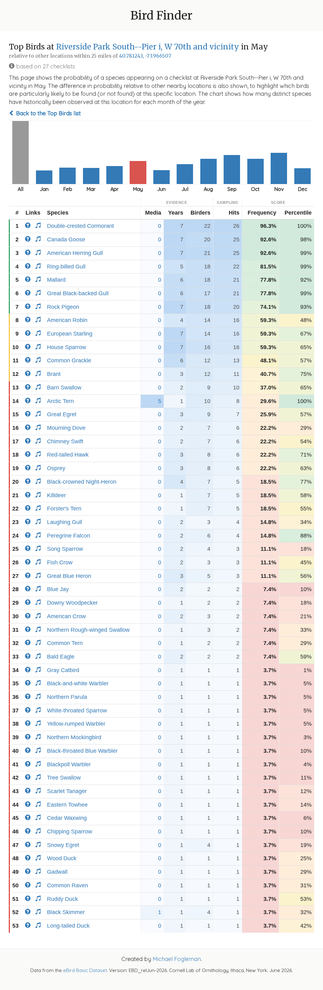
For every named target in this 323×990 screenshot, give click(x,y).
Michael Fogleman (177, 959)
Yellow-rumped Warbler (76, 724)
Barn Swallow (64, 387)
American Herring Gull (75, 253)
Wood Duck (61, 858)
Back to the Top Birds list (48, 113)
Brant (54, 374)
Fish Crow (60, 562)
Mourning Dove (66, 428)
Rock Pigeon (63, 307)
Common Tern (65, 643)
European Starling (69, 334)
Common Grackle (69, 360)
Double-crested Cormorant (80, 226)
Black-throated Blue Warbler (82, 751)
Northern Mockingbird (74, 737)
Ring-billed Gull (66, 266)
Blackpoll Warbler (69, 764)
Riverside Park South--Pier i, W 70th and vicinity (147, 47)
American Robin (67, 320)
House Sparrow (66, 347)
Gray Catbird (63, 670)
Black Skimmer (66, 912)
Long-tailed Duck (68, 926)
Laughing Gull (64, 522)
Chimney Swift (65, 441)
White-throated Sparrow (77, 710)
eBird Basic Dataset (85, 970)
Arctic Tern (60, 401)
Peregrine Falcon (68, 535)
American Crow (66, 616)
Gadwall (57, 872)
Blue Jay (58, 589)
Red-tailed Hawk (68, 455)
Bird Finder (161, 16)
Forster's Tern (64, 508)
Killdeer (56, 495)
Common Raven (67, 885)
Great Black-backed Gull (78, 293)
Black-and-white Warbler (78, 683)
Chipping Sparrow (69, 831)
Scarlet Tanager (67, 791)
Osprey (56, 468)
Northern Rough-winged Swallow (88, 630)
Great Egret (61, 414)
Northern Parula (67, 697)
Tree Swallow (64, 777)
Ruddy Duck (62, 899)
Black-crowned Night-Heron (81, 482)
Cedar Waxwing (67, 818)
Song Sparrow (65, 549)
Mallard (56, 280)
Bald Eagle (60, 656)
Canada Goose (66, 239)
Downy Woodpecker (72, 603)
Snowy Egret (63, 845)
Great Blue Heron (69, 576)
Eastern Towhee (67, 805)
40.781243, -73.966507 (145, 56)
